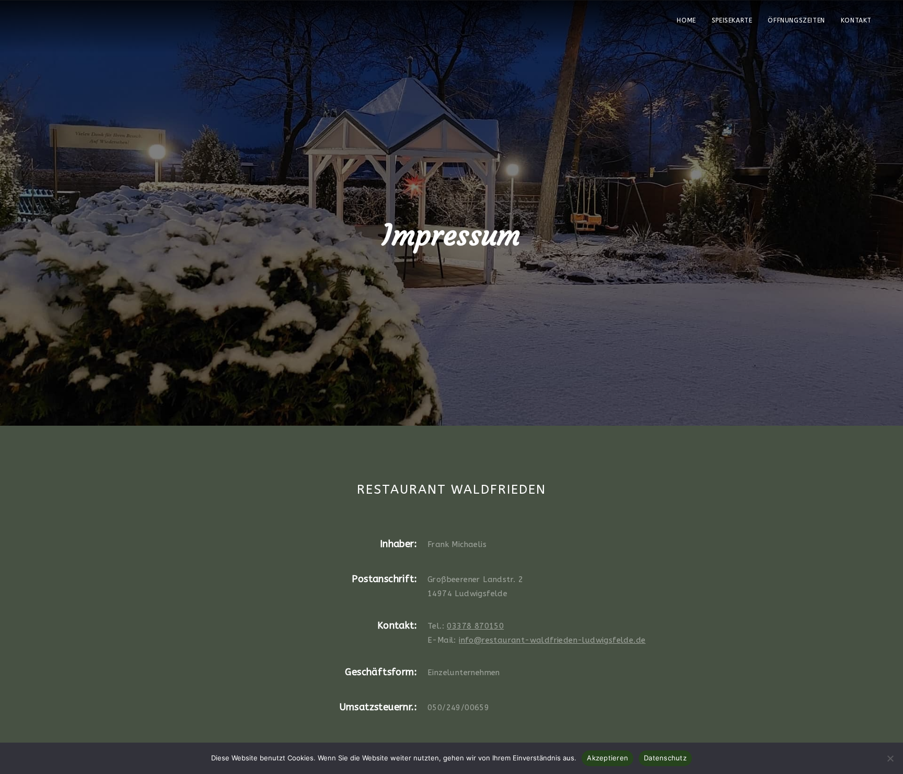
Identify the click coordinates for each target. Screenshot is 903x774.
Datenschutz (665, 758)
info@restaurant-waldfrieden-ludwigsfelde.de (552, 640)
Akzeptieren (607, 758)
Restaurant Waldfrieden (74, 25)
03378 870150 (475, 626)
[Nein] (890, 758)
